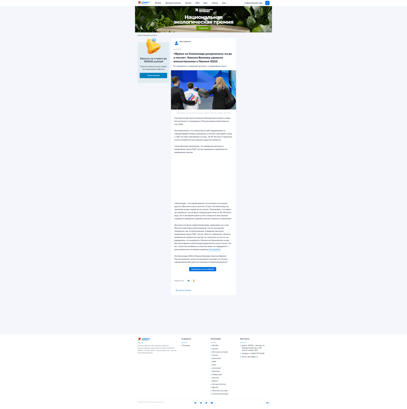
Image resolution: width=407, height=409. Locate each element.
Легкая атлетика (219, 384)
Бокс (206, 3)
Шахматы (216, 371)
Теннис (215, 3)
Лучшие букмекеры (220, 394)
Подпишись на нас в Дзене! (202, 269)
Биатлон (215, 378)
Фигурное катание (173, 3)
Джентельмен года (254, 3)
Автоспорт (216, 368)
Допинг (215, 381)
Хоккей (188, 3)
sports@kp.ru (252, 357)
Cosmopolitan (214, 249)
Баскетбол (216, 358)
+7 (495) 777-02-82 (256, 353)
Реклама (186, 345)
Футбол (158, 3)
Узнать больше (153, 75)
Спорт (140, 35)
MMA (197, 3)
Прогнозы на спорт (220, 391)
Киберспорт (217, 374)
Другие (215, 387)
